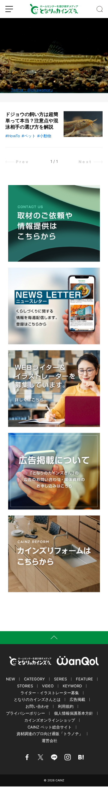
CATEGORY (34, 679)
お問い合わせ (37, 706)
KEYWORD (72, 686)
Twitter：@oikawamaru (31, 90)
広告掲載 (77, 699)
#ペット (29, 136)
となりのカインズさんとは (37, 699)
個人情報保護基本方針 (73, 713)
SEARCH (100, 9)
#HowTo (12, 136)
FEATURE (84, 679)
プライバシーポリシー (25, 713)
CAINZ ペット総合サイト (50, 727)
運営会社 (49, 740)
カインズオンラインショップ (49, 720)
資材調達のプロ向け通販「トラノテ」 (49, 734)
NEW (10, 679)
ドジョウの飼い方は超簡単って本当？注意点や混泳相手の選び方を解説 (31, 120)
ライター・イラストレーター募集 (49, 693)
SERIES (60, 679)
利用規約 (66, 706)
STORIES (25, 686)
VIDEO (48, 686)
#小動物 (44, 136)
